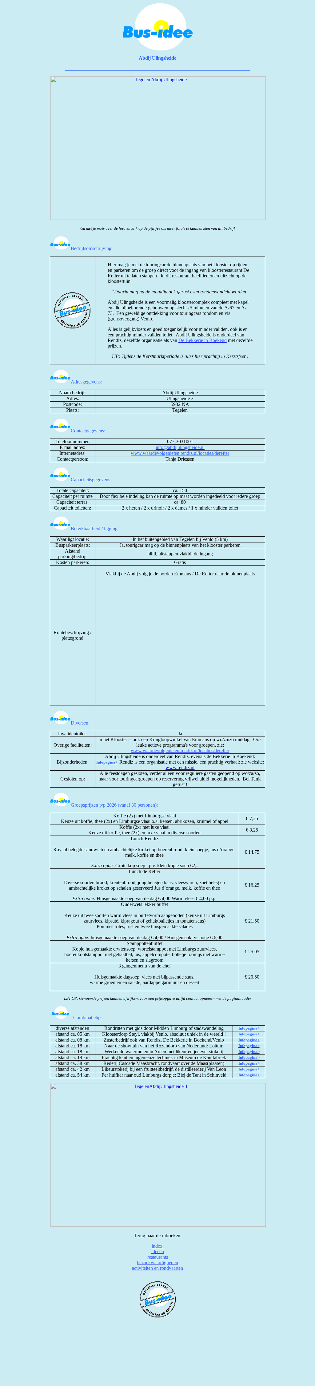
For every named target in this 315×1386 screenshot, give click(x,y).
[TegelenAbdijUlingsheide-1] (158, 1225)
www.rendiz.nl (179, 767)
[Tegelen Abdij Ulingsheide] (158, 218)
